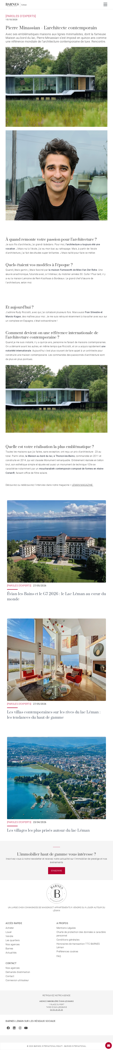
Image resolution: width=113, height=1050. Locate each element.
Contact (10, 976)
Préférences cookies (67, 951)
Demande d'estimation (18, 972)
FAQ (58, 956)
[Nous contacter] (108, 1045)
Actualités (11, 952)
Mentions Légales (66, 928)
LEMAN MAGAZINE (82, 485)
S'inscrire (56, 870)
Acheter (10, 928)
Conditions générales (67, 939)
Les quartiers (13, 940)
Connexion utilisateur (17, 980)
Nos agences (13, 944)
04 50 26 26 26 (56, 1010)
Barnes (9, 948)
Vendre (9, 936)
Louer (9, 932)
